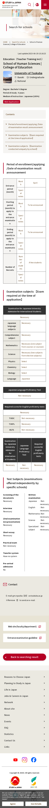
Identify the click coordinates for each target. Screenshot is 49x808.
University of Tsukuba (28, 73)
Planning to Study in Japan (17, 683)
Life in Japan (10, 689)
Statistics (9, 734)
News (7, 715)
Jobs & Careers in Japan (16, 696)
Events (7, 721)
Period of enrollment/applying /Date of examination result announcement (25, 126)
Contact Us (9, 740)
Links (6, 747)
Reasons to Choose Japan (17, 677)
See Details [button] (36, 803)
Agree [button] (13, 803)
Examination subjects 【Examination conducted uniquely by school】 (25, 147)
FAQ (6, 727)
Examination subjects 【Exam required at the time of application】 (26, 136)
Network (8, 702)
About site (9, 708)
